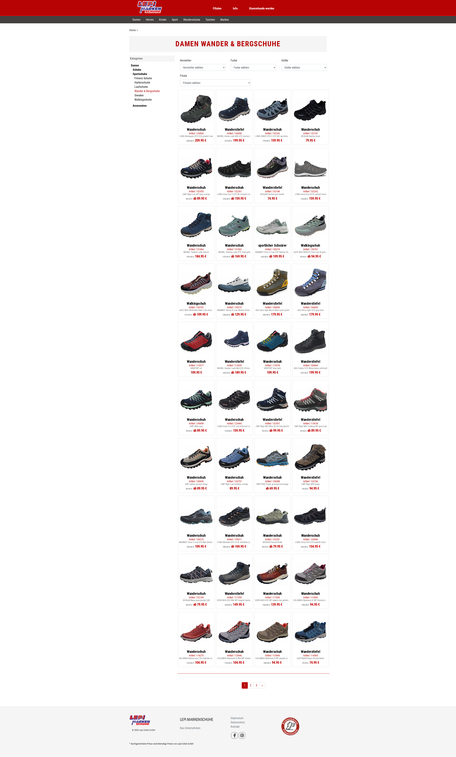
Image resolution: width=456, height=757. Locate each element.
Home (132, 30)
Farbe (234, 60)
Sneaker (139, 95)
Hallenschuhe (142, 82)
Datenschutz (238, 722)
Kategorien (136, 58)
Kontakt (235, 726)
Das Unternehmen (190, 728)
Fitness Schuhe (143, 78)
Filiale (183, 75)
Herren (150, 19)
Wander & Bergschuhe (147, 91)
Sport (175, 19)
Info (235, 8)
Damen (137, 19)
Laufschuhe (141, 87)
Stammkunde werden (261, 8)
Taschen (210, 19)
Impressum (237, 718)
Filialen (217, 8)
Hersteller (185, 60)
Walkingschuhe (143, 99)
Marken (224, 19)
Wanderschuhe (191, 19)
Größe (284, 60)
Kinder (163, 19)
